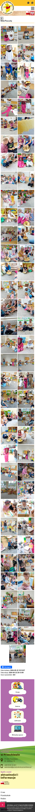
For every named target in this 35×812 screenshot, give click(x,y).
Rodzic (3, 799)
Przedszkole (5, 795)
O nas (3, 792)
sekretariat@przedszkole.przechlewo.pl (28, 3)
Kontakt (4, 802)
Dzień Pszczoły (6, 21)
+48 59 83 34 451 (32, 3)
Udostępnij (7, 667)
